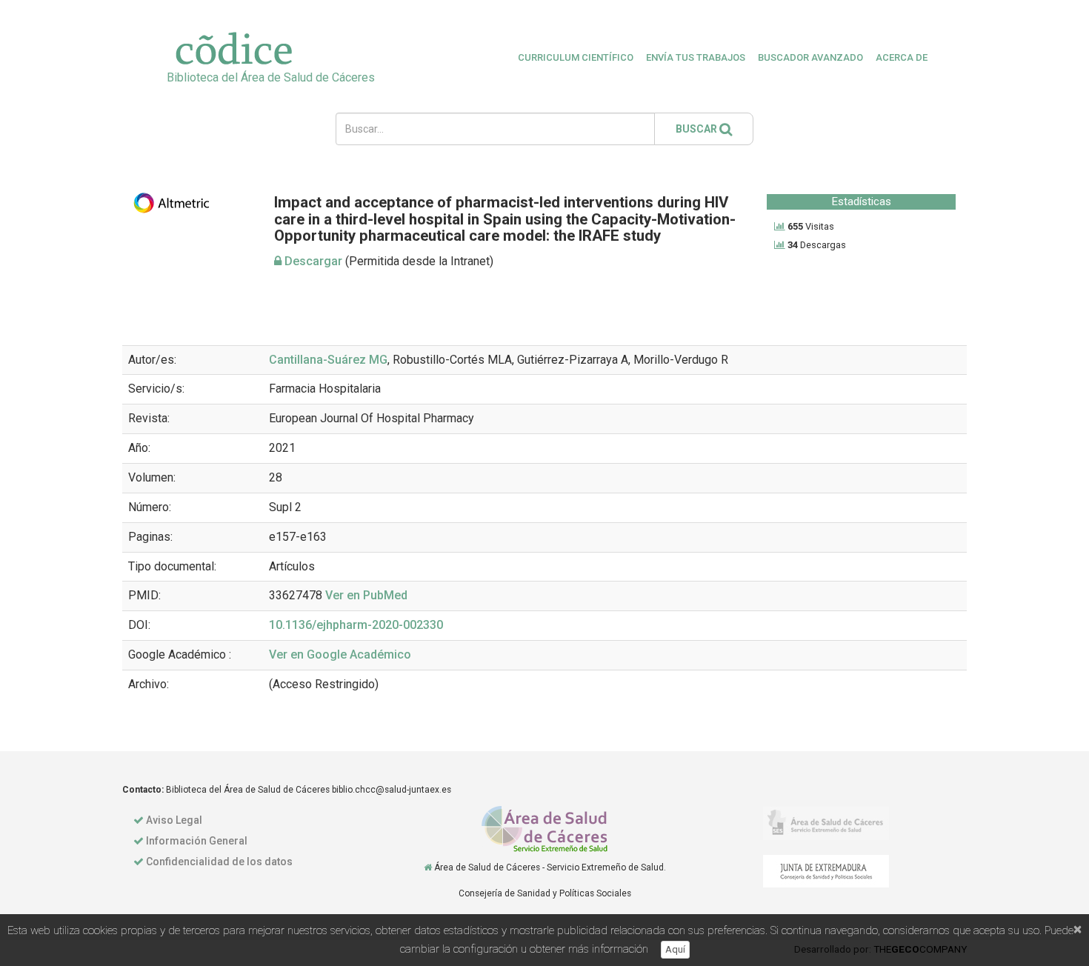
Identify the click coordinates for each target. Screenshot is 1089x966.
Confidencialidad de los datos (219, 861)
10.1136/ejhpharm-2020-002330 (356, 625)
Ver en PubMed (366, 595)
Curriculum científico (575, 57)
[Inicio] (428, 867)
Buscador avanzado (810, 57)
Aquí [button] (675, 949)
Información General (196, 841)
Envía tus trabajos (695, 57)
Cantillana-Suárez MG (328, 360)
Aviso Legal (174, 820)
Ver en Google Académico (340, 654)
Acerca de (902, 57)
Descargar (312, 261)
